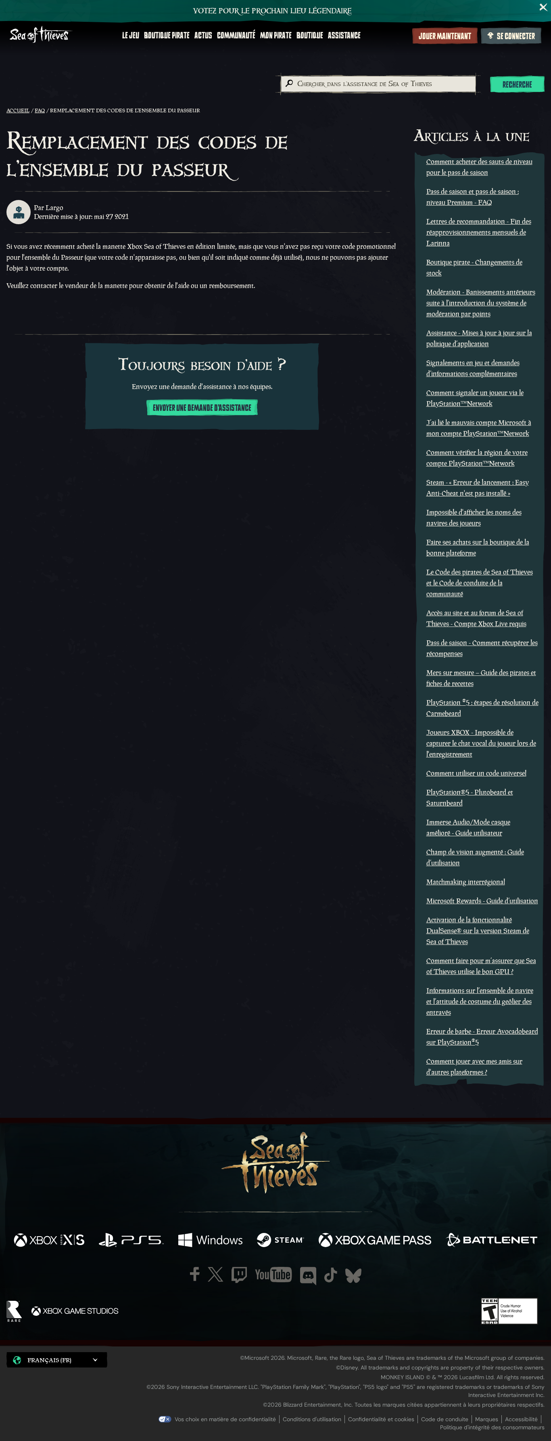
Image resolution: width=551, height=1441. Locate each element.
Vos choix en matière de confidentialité (225, 1419)
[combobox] (378, 84)
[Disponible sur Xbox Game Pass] (375, 1241)
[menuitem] (131, 35)
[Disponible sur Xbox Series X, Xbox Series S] (49, 1241)
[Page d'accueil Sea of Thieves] (41, 35)
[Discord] (308, 1276)
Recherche (517, 85)
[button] (56, 1359)
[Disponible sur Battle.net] (491, 1241)
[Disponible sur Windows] (210, 1241)
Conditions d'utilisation (312, 1419)
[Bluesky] (353, 1275)
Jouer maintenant (445, 36)
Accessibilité (521, 1419)
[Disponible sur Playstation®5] (131, 1241)
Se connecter (516, 36)
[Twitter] (215, 1274)
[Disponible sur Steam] (280, 1241)
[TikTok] (331, 1275)
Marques (486, 1419)
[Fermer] (544, 7)
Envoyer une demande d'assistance (202, 408)
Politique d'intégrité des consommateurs (492, 1427)
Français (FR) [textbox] (49, 1360)
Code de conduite (444, 1419)
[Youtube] (273, 1274)
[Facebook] (194, 1274)
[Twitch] (239, 1275)
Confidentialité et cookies (381, 1419)
